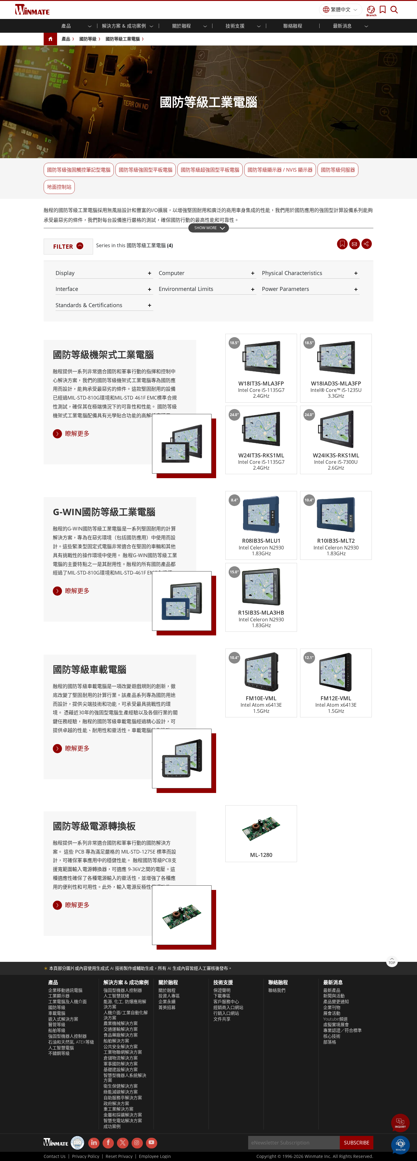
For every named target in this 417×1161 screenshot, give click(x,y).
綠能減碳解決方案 (120, 1092)
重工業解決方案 (118, 1109)
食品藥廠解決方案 (120, 1035)
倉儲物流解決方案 (120, 1058)
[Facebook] (108, 1143)
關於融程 (167, 990)
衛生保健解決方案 (120, 1086)
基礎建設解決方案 (120, 1069)
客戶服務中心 (226, 1001)
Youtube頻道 (335, 1019)
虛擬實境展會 (336, 1024)
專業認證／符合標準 (342, 1030)
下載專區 (221, 996)
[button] (400, 1123)
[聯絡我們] (354, 243)
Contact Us (55, 1156)
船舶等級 (56, 1030)
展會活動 (331, 1013)
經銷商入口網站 (228, 1007)
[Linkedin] (94, 1143)
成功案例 (112, 1126)
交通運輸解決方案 (120, 1029)
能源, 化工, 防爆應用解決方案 (124, 1004)
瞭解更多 (77, 434)
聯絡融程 (292, 26)
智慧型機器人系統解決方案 (124, 1078)
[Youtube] (151, 1143)
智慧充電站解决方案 (122, 1120)
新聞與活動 (334, 996)
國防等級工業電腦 (123, 39)
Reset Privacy (119, 1156)
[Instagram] (137, 1143)
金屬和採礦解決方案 (122, 1115)
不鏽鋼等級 (59, 1053)
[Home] (50, 39)
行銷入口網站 (226, 1013)
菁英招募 (167, 1007)
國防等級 (87, 39)
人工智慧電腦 (61, 1048)
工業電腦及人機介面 (67, 1001)
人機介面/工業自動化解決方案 (125, 1015)
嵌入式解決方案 (63, 1019)
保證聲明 (221, 990)
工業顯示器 (59, 996)
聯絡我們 (276, 990)
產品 (66, 39)
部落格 (329, 1042)
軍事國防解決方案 (120, 1063)
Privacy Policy (85, 1156)
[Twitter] (122, 1142)
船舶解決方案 (116, 1041)
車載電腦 (56, 1013)
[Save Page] (342, 243)
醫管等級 (56, 1024)
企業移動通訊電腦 (65, 990)
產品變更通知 (336, 1001)
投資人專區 (169, 996)
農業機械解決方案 (120, 1023)
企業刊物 (331, 1007)
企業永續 (167, 1001)
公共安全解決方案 (120, 1046)
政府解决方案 (116, 1103)
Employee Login (155, 1156)
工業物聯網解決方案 (122, 1052)
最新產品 (331, 990)
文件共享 (221, 1019)
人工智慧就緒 (116, 996)
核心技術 (331, 1036)
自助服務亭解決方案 (122, 1097)
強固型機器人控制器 (67, 1036)
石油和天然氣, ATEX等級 (71, 1042)
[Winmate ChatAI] (400, 1144)
